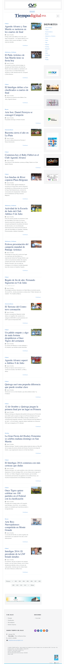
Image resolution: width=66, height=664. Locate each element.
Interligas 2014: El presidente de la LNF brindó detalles (15, 554)
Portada (10, 618)
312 (25, 585)
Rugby (47, 59)
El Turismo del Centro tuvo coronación (15, 308)
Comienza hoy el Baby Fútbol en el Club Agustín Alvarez (22, 156)
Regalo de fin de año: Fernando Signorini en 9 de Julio (20, 281)
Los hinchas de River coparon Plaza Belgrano (16, 178)
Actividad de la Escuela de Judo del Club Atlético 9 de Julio (16, 211)
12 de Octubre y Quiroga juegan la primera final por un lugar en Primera (23, 408)
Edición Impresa (12, 624)
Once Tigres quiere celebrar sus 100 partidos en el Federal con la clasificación (15, 494)
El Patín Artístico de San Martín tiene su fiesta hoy (14, 57)
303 (20, 581)
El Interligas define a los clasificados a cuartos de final (16, 89)
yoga (46, 57)
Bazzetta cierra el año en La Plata (16, 134)
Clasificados (11, 620)
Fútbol (7, 23)
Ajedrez (47, 44)
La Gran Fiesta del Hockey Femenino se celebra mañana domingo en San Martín (23, 438)
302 (16, 581)
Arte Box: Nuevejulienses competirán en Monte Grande (15, 525)
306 (32, 581)
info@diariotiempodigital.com (15, 640)
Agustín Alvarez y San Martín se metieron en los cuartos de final (16, 29)
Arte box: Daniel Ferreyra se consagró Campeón (18, 113)
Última (32, 585)
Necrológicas (11, 622)
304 (24, 581)
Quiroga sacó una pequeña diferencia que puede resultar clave (22, 386)
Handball (47, 55)
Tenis (46, 38)
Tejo (46, 42)
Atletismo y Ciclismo (10, 52)
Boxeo (6, 109)
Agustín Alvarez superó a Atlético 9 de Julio (16, 361)
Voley (46, 53)
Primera (8, 581)
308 (39, 581)
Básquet (47, 48)
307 (35, 581)
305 (28, 581)
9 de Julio (32, 11)
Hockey (7, 433)
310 (17, 585)
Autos (46, 40)
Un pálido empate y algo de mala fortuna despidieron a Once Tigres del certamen (16, 336)
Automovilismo (9, 129)
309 (13, 585)
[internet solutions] (54, 662)
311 (21, 585)
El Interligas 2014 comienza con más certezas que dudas (22, 464)
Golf (46, 51)
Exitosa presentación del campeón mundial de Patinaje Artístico (16, 246)
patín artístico (48, 27)
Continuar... (26, 45)
